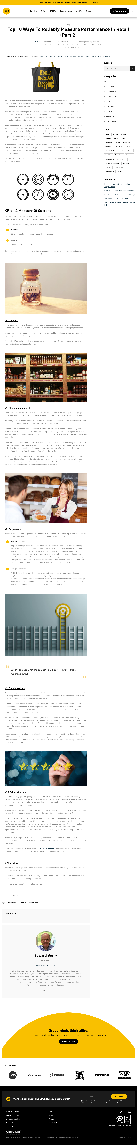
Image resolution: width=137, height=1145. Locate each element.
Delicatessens (110, 91)
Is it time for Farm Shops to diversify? (119, 194)
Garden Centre (110, 121)
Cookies (76, 1137)
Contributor (22, 902)
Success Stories (13, 1119)
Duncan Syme (121, 151)
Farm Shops (109, 81)
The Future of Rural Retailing (116, 198)
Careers (52, 1112)
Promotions (126, 163)
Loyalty (130, 151)
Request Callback (119, 11)
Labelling (115, 134)
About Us (10, 1126)
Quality (128, 146)
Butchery (108, 111)
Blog (68, 25)
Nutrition (123, 134)
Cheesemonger (110, 96)
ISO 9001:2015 (109, 151)
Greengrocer (109, 116)
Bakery (107, 101)
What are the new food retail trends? (119, 191)
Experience (129, 155)
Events (51, 1119)
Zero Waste (108, 155)
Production (124, 138)
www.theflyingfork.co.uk (46, 965)
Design (107, 134)
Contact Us (53, 1123)
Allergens (108, 138)
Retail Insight (12, 902)
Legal (116, 138)
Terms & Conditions (52, 1137)
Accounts (117, 142)
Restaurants (109, 106)
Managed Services (14, 1115)
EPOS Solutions (12, 1112)
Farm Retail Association (112, 163)
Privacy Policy (63, 1137)
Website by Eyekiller (125, 1137)
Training (131, 159)
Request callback (68, 1041)
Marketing (108, 167)
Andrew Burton (109, 171)
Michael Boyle (121, 159)
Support (9, 1123)
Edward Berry (33, 902)
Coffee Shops (109, 86)
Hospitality (108, 142)
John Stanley (119, 146)
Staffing (120, 171)
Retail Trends (119, 155)
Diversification (119, 167)
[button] (33, 11)
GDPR (71, 1137)
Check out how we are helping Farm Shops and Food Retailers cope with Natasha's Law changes (68, 2)
